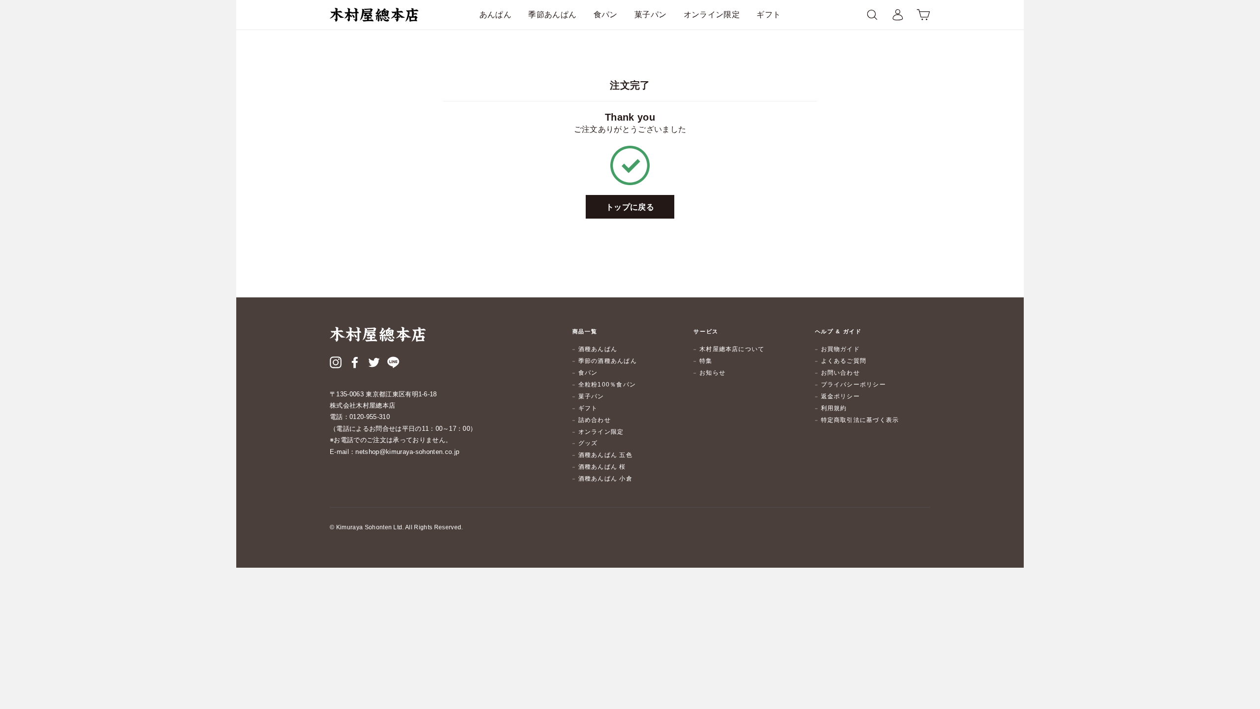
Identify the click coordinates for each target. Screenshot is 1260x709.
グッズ (588, 443)
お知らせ (712, 372)
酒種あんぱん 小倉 (605, 478)
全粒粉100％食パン (607, 384)
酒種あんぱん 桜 (602, 466)
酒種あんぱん (597, 349)
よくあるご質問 (844, 360)
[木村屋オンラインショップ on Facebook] (355, 363)
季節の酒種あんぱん (607, 360)
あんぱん (495, 14)
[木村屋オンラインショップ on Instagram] (336, 363)
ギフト (768, 14)
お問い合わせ (840, 372)
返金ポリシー (840, 396)
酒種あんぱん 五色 (605, 454)
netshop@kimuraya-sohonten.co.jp (407, 451)
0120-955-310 (369, 416)
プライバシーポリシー (853, 384)
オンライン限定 (712, 14)
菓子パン (650, 14)
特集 (705, 360)
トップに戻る (630, 207)
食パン (606, 14)
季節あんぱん (552, 14)
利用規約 (834, 408)
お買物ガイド (840, 349)
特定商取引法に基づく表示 (860, 420)
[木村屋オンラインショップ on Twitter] (374, 363)
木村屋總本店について (731, 349)
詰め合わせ (594, 420)
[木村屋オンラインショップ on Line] (393, 363)
